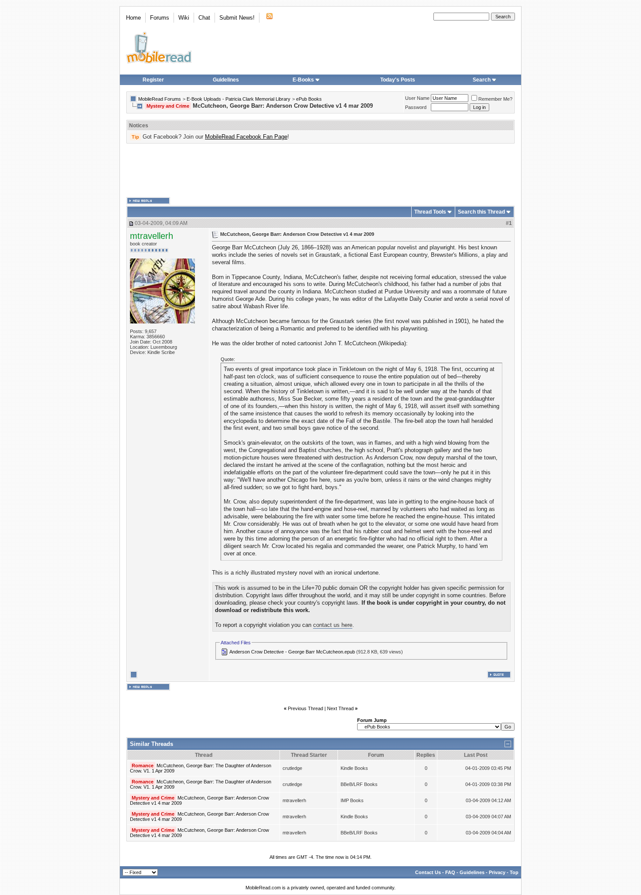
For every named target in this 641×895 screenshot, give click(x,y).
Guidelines (226, 80)
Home (133, 17)
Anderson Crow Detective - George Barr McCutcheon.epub (292, 651)
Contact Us (428, 872)
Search (482, 80)
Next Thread (340, 708)
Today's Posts (397, 80)
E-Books (303, 80)
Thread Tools (430, 212)
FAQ (450, 872)
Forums (159, 17)
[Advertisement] (320, 170)
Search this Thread (481, 212)
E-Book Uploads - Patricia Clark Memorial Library (238, 99)
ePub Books (309, 99)
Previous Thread (305, 708)
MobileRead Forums (159, 99)
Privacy (497, 872)
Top (514, 872)
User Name (417, 98)
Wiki (183, 17)
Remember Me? (495, 99)
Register (153, 80)
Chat (204, 17)
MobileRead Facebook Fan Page (246, 136)
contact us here (332, 625)
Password (415, 107)
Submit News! (237, 17)
